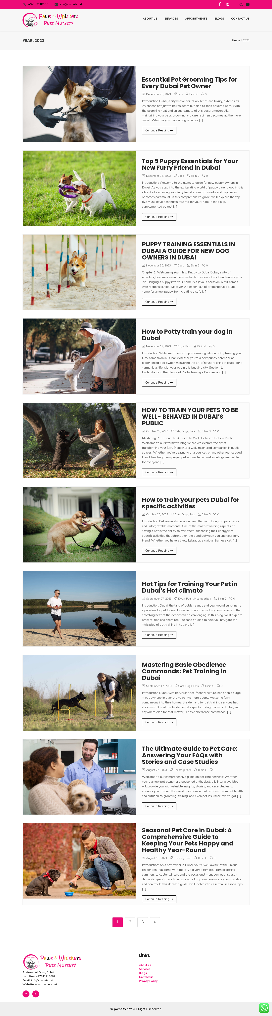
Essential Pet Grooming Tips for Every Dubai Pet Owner (189, 82)
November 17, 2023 (158, 346)
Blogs (219, 19)
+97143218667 (38, 4)
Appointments (196, 19)
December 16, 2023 (158, 176)
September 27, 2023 (158, 599)
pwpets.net (123, 1009)
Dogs (180, 176)
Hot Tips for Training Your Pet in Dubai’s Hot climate (190, 587)
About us (150, 19)
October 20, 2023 (156, 514)
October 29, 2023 (156, 431)
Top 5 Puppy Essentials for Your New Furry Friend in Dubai (190, 164)
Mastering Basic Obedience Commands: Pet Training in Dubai (184, 671)
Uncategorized (202, 599)
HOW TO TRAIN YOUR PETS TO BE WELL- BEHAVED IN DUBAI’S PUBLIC (190, 416)
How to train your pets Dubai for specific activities (190, 503)
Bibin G (193, 94)
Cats (177, 431)
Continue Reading (157, 130)
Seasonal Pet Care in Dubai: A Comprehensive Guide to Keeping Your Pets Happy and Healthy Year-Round (187, 840)
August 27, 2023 (156, 770)
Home (236, 40)
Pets (180, 94)
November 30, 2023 (158, 265)
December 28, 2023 (158, 94)
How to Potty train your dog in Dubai (187, 334)
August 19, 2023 (156, 858)
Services (171, 19)
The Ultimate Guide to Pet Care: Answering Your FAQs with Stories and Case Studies (190, 755)
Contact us (240, 19)
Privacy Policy (148, 981)
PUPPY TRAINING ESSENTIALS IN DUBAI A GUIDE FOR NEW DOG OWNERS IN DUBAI (188, 251)
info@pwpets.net (71, 4)
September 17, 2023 (158, 686)
